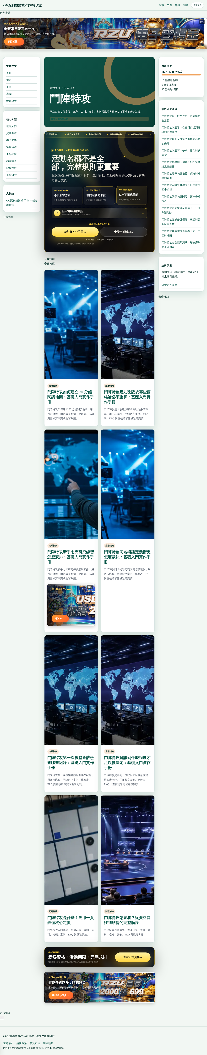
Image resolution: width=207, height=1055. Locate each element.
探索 (161, 5)
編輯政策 (11, 100)
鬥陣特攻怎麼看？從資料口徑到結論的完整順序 (181, 129)
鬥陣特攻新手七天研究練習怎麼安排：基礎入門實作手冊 (70, 557)
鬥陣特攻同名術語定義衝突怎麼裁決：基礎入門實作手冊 (127, 557)
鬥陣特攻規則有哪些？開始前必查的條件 (181, 141)
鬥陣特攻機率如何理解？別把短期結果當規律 (181, 164)
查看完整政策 (169, 284)
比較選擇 (11, 168)
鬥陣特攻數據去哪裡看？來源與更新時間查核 (181, 221)
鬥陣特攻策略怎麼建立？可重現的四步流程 (181, 187)
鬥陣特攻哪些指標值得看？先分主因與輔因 (181, 233)
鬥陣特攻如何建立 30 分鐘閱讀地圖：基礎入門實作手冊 (70, 397)
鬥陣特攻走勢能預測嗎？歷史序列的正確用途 (181, 244)
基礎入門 (11, 126)
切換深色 (197, 5)
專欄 (177, 5)
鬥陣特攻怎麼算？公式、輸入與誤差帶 (181, 152)
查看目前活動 (123, 231)
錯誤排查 (11, 161)
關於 (185, 5)
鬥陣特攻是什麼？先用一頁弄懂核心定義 (181, 118)
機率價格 (11, 140)
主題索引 (8, 1043)
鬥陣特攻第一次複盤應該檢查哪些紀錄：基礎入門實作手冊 (70, 763)
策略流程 (11, 147)
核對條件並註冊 (75, 231)
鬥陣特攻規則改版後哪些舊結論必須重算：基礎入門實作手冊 (127, 397)
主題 (169, 5)
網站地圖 (48, 1043)
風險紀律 (11, 154)
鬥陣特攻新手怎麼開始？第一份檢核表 (181, 198)
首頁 (8, 73)
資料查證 (11, 133)
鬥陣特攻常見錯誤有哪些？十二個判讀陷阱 (181, 210)
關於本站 (35, 1043)
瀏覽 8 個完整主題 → (61, 119)
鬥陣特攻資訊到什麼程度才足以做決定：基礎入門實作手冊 (127, 763)
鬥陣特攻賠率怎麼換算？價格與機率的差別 (181, 175)
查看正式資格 (132, 957)
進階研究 (11, 175)
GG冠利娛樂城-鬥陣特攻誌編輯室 (21, 202)
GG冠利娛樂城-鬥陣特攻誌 (22, 5)
